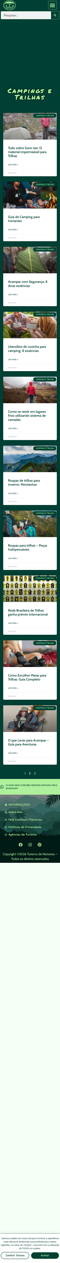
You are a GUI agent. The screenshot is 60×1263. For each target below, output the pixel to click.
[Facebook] (20, 845)
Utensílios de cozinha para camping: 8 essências (27, 349)
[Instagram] (30, 845)
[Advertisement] (30, 50)
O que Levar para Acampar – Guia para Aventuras (28, 742)
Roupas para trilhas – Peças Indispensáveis (27, 547)
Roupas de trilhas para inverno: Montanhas (24, 482)
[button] (52, 5)
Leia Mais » (13, 164)
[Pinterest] (39, 845)
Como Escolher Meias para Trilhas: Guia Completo (27, 677)
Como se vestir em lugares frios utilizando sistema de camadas (27, 415)
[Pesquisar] (55, 15)
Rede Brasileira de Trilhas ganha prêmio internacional (28, 612)
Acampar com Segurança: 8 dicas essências (28, 284)
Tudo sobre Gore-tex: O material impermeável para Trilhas (27, 152)
